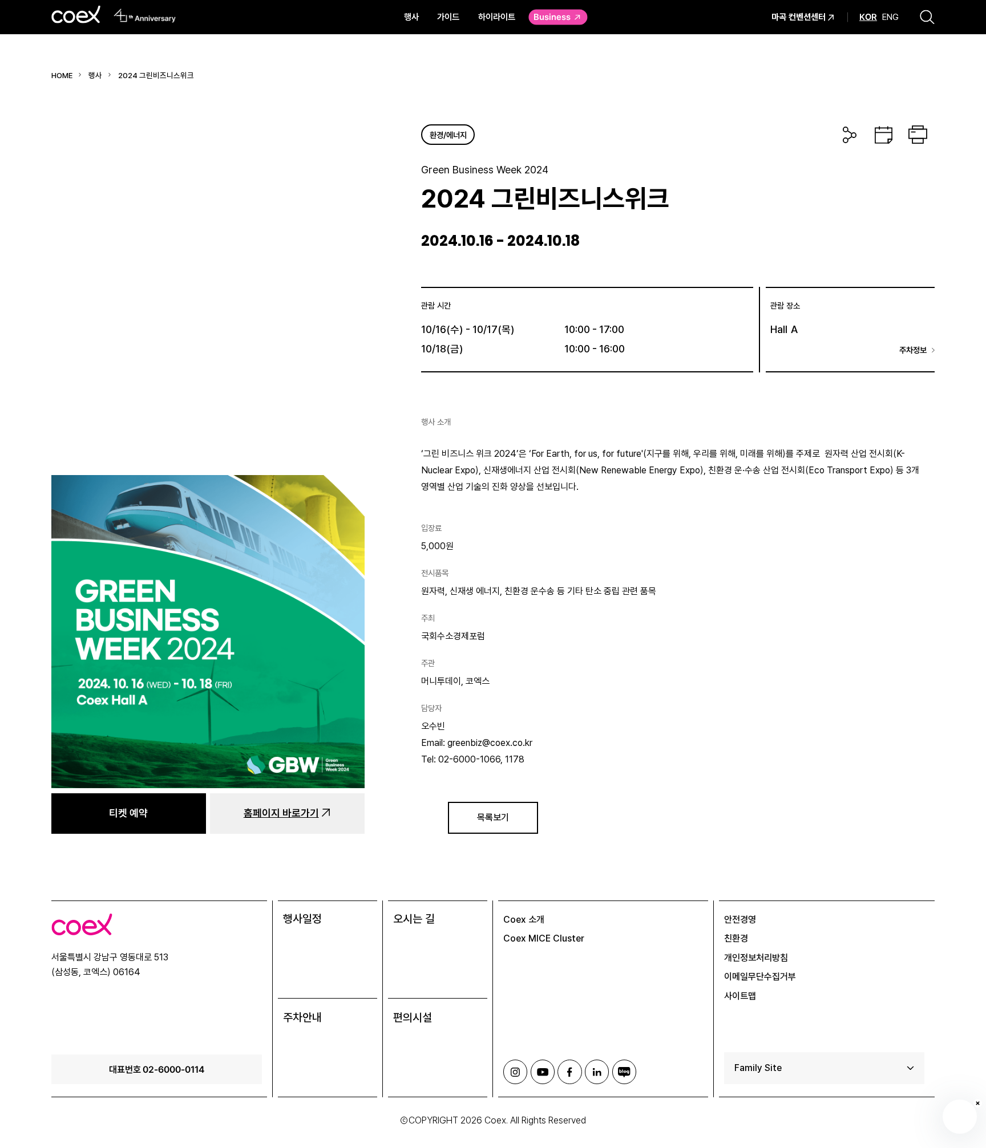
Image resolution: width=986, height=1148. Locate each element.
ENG (890, 17)
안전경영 (740, 919)
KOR (868, 17)
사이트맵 (740, 996)
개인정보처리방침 (756, 957)
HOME (61, 75)
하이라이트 (496, 17)
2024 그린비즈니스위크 (156, 75)
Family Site (758, 1067)
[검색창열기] (927, 17)
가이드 (448, 17)
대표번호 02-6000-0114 (156, 1069)
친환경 (736, 938)
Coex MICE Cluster (543, 938)
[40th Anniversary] (145, 15)
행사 (411, 17)
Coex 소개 (523, 919)
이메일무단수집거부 (760, 976)
